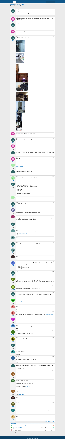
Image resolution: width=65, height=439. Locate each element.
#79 (53, 292)
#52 (53, 17)
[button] (20, 2)
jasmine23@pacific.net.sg (19, 166)
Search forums (15, 3)
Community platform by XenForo (32, 438)
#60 (53, 157)
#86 (53, 337)
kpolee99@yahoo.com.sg (22, 283)
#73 (53, 248)
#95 (53, 402)
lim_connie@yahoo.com (21, 334)
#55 (53, 36)
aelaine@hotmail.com (19, 360)
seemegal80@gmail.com (37, 374)
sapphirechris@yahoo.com (23, 233)
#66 (53, 202)
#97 (53, 415)
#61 (53, 163)
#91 (53, 372)
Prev (11, 421)
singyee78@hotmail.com (22, 301)
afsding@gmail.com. (31, 224)
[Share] (52, 9)
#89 (53, 356)
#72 (53, 242)
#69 (53, 222)
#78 (53, 285)
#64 (53, 182)
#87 (53, 343)
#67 (53, 208)
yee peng (14, 428)
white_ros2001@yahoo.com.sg (50, 314)
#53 (53, 23)
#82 (53, 311)
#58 (53, 144)
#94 (53, 396)
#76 (53, 271)
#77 (53, 277)
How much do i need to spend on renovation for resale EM (21, 429)
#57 (53, 138)
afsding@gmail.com (29, 272)
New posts (11, 3)
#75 (53, 261)
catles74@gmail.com (27, 386)
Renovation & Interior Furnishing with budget (19, 425)
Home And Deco (19, 428)
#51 (53, 9)
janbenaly (14, 430)
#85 (53, 330)
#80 (53, 298)
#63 (53, 176)
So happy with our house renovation (18, 427)
